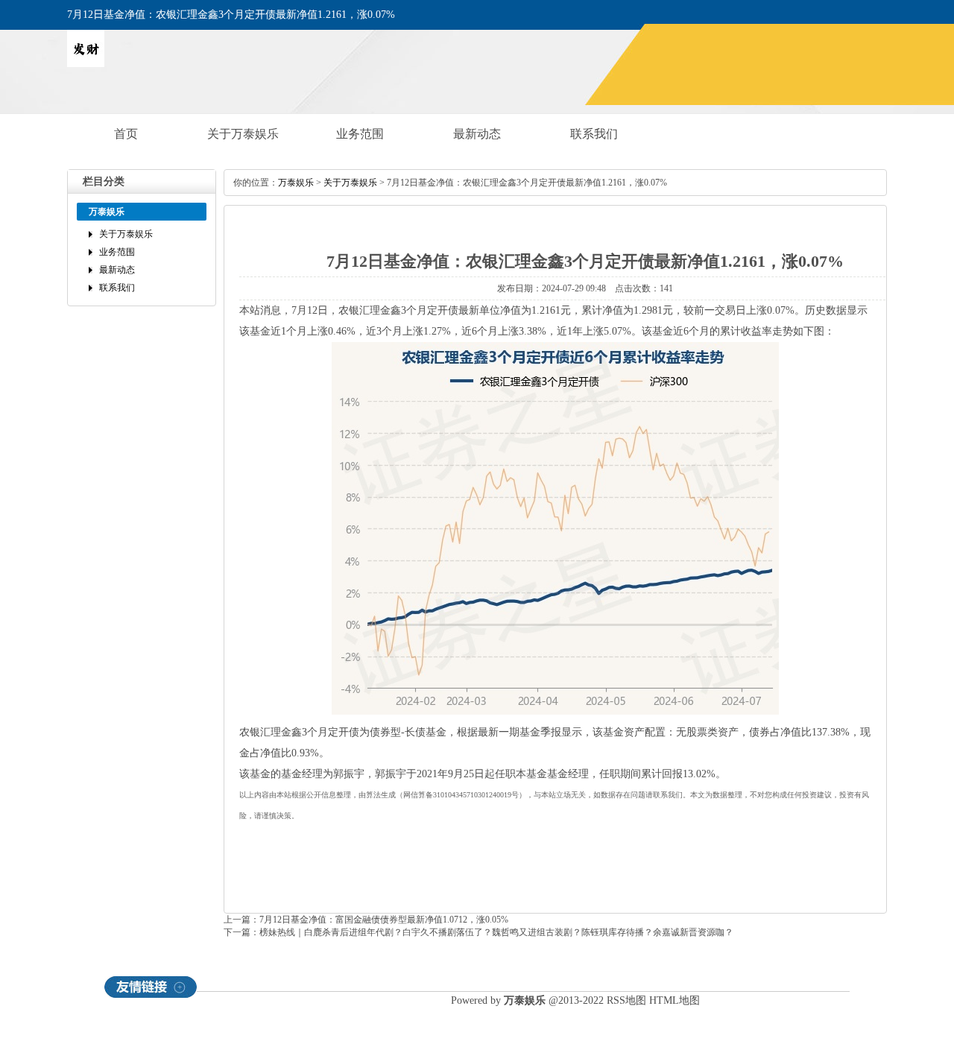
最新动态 (477, 133)
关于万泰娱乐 (243, 133)
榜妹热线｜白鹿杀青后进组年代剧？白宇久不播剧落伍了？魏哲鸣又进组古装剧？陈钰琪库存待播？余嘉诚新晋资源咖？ (496, 932)
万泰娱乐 (296, 182)
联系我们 (594, 133)
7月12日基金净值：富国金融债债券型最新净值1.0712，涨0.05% (383, 919)
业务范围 (360, 133)
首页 (126, 133)
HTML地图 (674, 1000)
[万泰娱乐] (85, 64)
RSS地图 (626, 1000)
